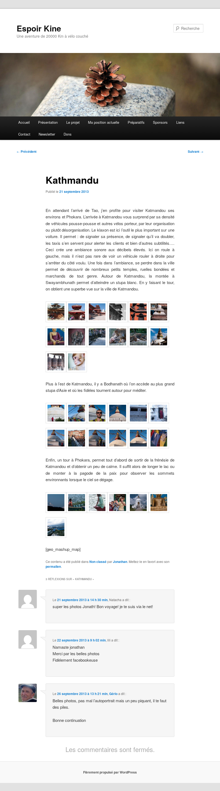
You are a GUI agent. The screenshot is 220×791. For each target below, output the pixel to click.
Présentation (48, 122)
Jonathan (120, 561)
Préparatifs (136, 122)
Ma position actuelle (103, 122)
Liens (180, 122)
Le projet (73, 122)
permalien (53, 566)
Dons (68, 134)
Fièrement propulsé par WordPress (110, 772)
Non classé (98, 561)
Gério (113, 693)
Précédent (26, 151)
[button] (56, 312)
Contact (24, 134)
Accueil (24, 122)
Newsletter (47, 134)
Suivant (195, 151)
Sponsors (160, 122)
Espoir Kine (39, 28)
